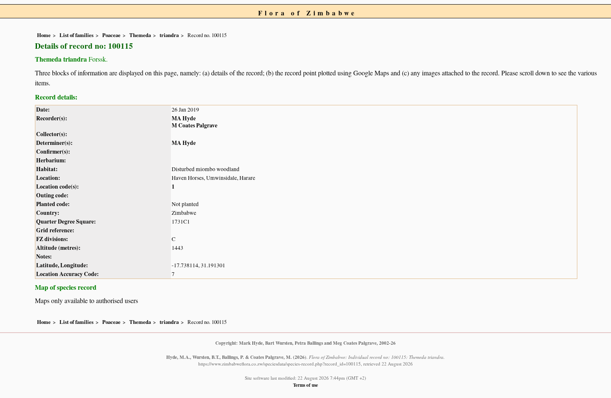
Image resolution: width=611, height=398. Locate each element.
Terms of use (305, 384)
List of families (76, 35)
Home (44, 35)
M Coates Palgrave (194, 125)
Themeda (140, 35)
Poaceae (111, 35)
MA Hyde (184, 118)
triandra (169, 35)
